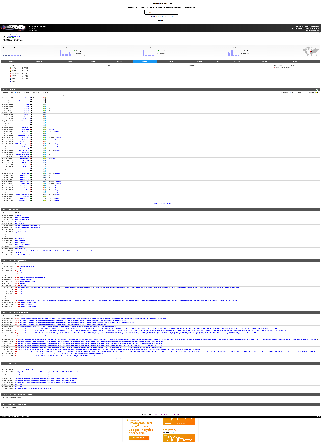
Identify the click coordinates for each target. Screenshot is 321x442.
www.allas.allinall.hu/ (20, 234)
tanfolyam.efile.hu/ (20, 238)
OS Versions (237, 61)
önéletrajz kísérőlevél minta (27, 266)
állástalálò (22, 273)
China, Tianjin (25, 129)
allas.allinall (21, 289)
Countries (144, 61)
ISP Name (45, 92)
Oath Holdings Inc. (24, 121)
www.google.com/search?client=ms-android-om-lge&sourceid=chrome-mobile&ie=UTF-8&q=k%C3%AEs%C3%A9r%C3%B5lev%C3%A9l (55, 335)
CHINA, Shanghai (24, 158)
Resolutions (199, 61)
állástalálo (22, 268)
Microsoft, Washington (23, 118)
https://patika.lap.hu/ (20, 229)
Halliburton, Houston (24, 98)
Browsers (264, 61)
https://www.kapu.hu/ (20, 248)
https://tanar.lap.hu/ (20, 240)
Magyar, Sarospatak (24, 192)
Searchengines (40, 61)
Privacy (318, 416)
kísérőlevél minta (24, 275)
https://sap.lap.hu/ (19, 223)
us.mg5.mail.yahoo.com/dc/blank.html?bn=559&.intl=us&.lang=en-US (33, 388)
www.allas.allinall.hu (14, 36)
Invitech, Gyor (25, 173)
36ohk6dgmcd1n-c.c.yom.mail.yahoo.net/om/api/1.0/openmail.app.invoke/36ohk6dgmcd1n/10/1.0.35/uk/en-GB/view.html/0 (46, 372)
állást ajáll (23, 285)
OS (218, 61)
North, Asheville (25, 123)
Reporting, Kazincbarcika (22, 154)
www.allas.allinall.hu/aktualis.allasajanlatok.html (27, 225)
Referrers (70, 61)
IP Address (36, 92)
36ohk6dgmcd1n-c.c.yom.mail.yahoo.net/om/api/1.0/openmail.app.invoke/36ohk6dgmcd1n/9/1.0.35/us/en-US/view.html (45, 382)
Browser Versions (297, 61)
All (292, 92)
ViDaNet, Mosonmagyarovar (22, 144)
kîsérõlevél (22, 283)
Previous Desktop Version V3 (162, 414)
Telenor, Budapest (24, 133)
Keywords (93, 61)
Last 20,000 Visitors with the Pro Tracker (160, 203)
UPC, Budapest (25, 127)
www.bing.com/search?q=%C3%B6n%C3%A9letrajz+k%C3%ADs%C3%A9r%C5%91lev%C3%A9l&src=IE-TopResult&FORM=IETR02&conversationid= (59, 356)
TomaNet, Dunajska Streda (22, 194)
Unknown (26, 102)
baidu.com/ (52, 129)
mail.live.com (18, 384)
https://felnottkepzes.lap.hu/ (22, 217)
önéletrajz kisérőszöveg (26, 279)
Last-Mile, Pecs (25, 183)
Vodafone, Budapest (24, 200)
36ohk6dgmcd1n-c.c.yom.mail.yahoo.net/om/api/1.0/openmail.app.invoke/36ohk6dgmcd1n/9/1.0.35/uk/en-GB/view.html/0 (46, 376)
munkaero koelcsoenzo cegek (28, 302)
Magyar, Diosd (25, 190)
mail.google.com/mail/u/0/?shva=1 (24, 369)
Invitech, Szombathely (23, 150)
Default (18, 92)
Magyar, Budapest (24, 164)
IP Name (26, 92)
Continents (119, 61)
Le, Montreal (26, 171)
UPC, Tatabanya (25, 148)
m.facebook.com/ (19, 252)
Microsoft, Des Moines (23, 135)
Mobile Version (175, 414)
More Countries (157, 84)
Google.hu (57, 144)
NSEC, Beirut (26, 160)
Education (300, 92)
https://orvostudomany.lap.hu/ (23, 244)
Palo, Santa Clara (24, 156)
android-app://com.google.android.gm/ (25, 236)
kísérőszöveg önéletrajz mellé (27, 281)
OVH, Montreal (25, 162)
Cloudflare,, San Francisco (22, 169)
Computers (170, 61)
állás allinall (21, 298)
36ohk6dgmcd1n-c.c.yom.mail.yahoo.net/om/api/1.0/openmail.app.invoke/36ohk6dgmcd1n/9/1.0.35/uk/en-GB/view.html (45, 380)
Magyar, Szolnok (25, 146)
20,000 (10, 89)
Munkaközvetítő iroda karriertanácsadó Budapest (32, 277)
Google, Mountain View (23, 100)
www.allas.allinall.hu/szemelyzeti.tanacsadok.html (28, 255)
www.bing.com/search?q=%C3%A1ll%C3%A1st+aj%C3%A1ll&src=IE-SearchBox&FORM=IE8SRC (46, 337)
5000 (9, 209)
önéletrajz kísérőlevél (26, 304)
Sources (11, 61)
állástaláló (22, 271)
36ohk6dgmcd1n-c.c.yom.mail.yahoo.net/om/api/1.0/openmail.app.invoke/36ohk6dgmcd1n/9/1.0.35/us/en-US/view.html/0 (46, 374)
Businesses (312, 92)
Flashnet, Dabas (25, 131)
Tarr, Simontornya (24, 141)
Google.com (58, 131)
